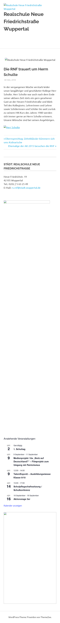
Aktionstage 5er (22, 499)
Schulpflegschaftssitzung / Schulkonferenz (28, 488)
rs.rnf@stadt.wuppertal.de (26, 187)
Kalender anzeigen (13, 505)
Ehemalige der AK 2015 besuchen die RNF (31, 145)
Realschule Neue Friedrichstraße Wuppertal (24, 21)
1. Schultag (19, 449)
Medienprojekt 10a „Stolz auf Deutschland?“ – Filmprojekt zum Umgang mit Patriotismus (31, 461)
